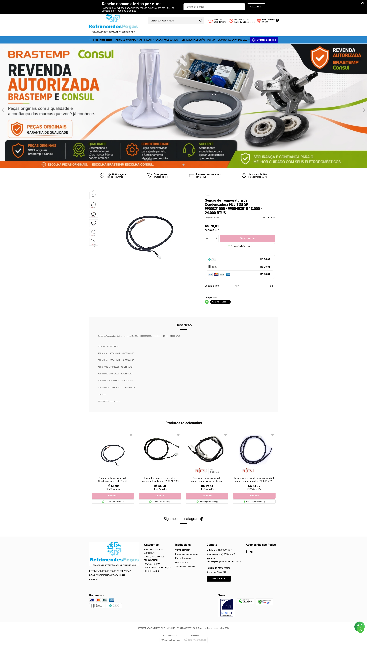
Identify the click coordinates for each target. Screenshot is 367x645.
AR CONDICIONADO (153, 549)
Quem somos (181, 562)
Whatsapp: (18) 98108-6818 (221, 554)
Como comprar (182, 550)
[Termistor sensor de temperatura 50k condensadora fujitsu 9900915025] (254, 468)
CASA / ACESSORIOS (154, 556)
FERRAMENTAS (151, 560)
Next (94, 246)
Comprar (249, 238)
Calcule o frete (212, 285)
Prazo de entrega (183, 558)
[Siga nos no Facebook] (246, 552)
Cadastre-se (249, 22)
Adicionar (112, 495)
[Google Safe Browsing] (264, 602)
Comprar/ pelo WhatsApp (241, 246)
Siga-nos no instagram (183, 519)
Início (209, 195)
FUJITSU (271, 217)
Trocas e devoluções (185, 566)
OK (271, 286)
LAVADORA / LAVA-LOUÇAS (157, 567)
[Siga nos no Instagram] (251, 552)
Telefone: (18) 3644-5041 (220, 550)
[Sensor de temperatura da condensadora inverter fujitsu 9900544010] (207, 468)
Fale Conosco (219, 579)
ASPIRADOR (149, 553)
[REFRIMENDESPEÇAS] (113, 21)
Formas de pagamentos (186, 554)
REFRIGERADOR (151, 571)
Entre (236, 22)
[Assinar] (256, 6)
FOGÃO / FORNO (152, 564)
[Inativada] (226, 607)
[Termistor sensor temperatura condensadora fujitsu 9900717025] (160, 468)
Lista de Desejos (222, 302)
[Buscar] (200, 20)
